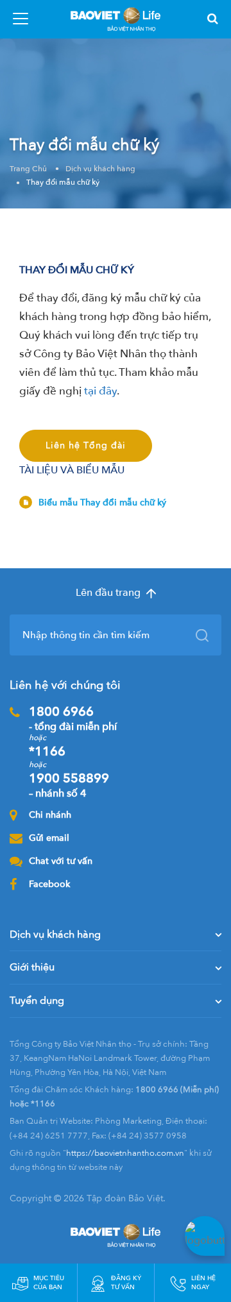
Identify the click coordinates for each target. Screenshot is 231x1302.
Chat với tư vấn (60, 861)
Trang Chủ (28, 169)
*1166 (47, 751)
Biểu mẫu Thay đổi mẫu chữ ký (102, 502)
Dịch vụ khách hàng (100, 169)
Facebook (49, 884)
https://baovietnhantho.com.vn (125, 1153)
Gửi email (49, 838)
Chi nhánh (50, 815)
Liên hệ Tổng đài (86, 445)
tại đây (100, 391)
